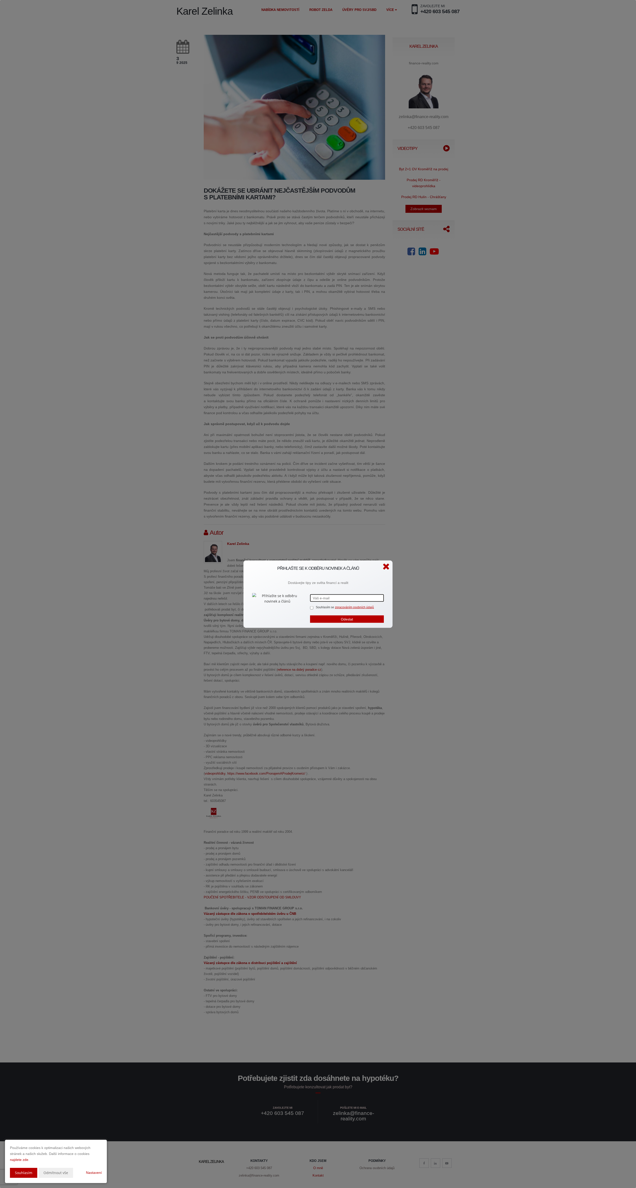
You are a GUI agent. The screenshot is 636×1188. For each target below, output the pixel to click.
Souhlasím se (325, 607)
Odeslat (347, 619)
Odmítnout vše (55, 1172)
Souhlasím (23, 1172)
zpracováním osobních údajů (354, 607)
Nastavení (94, 1173)
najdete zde (19, 1160)
